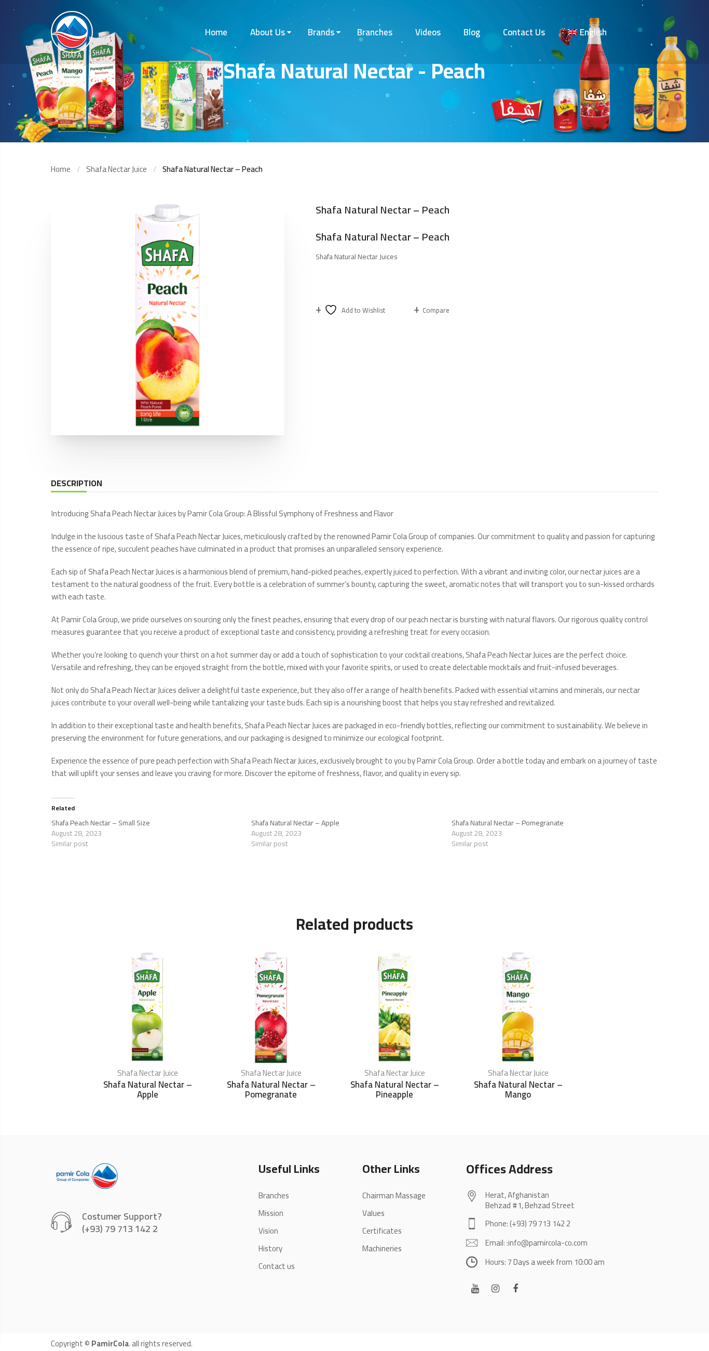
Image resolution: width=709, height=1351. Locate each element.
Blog (471, 32)
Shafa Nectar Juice (116, 169)
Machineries (382, 1248)
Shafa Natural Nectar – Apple (295, 823)
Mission (270, 1213)
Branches (374, 32)
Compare (435, 310)
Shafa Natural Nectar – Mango (518, 1089)
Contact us (276, 1266)
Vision (268, 1230)
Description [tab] (76, 483)
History (270, 1248)
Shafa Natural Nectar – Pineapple (394, 1089)
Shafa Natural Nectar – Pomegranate (508, 823)
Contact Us (524, 32)
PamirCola (110, 1343)
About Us (267, 32)
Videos (428, 32)
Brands (321, 32)
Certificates (382, 1230)
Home (216, 32)
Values (373, 1213)
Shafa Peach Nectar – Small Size (100, 823)
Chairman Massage (394, 1195)
